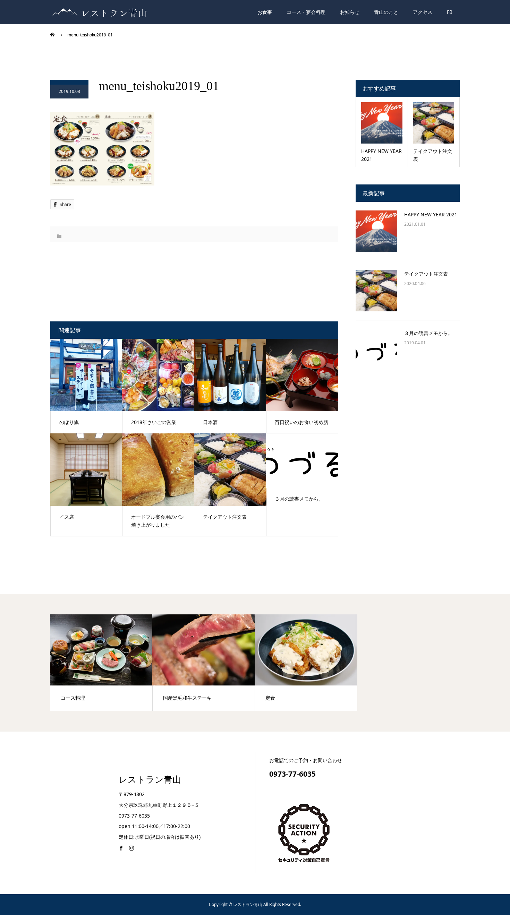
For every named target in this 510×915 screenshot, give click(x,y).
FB (449, 12)
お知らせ (349, 12)
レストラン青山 (150, 779)
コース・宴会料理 (306, 12)
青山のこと (386, 12)
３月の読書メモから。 (428, 333)
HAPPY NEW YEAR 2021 (430, 214)
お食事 (264, 12)
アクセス (422, 12)
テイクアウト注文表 (426, 273)
